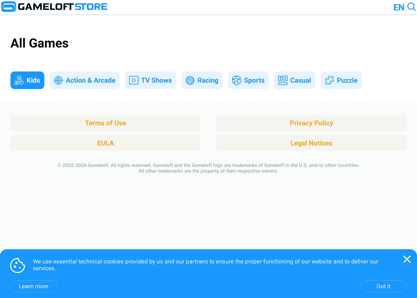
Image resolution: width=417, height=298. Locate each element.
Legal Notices (311, 143)
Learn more (33, 286)
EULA (105, 143)
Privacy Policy (311, 123)
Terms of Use (105, 123)
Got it (383, 286)
